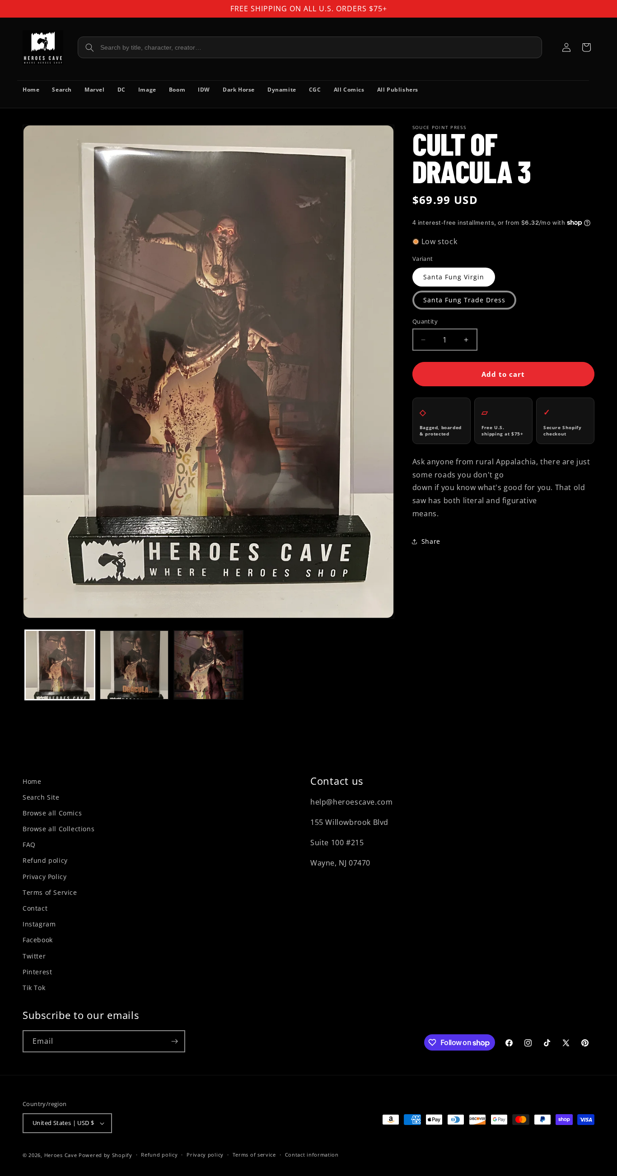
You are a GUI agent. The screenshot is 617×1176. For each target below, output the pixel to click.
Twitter (34, 956)
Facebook (38, 939)
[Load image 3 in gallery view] (208, 665)
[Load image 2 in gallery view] (134, 665)
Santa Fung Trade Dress (464, 300)
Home (32, 781)
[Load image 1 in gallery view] (60, 665)
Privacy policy (205, 1154)
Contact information (312, 1154)
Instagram (39, 924)
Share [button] (430, 541)
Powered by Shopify (105, 1155)
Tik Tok (34, 987)
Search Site (41, 797)
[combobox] (310, 47)
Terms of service (254, 1154)
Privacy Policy (44, 876)
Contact (35, 908)
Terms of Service (50, 892)
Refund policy (45, 860)
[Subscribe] (174, 1041)
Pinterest (37, 972)
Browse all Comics (52, 813)
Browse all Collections (58, 828)
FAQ (29, 844)
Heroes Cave (60, 1155)
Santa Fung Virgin (453, 277)
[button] (586, 47)
